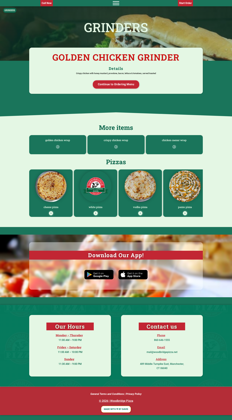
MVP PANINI (116, 140)
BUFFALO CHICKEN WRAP (58, 140)
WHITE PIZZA (95, 207)
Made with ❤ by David (116, 409)
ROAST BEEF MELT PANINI (174, 140)
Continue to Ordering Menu (116, 84)
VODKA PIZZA (140, 207)
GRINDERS (116, 27)
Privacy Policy (134, 393)
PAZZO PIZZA (185, 207)
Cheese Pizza (51, 207)
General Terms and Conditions (107, 393)
